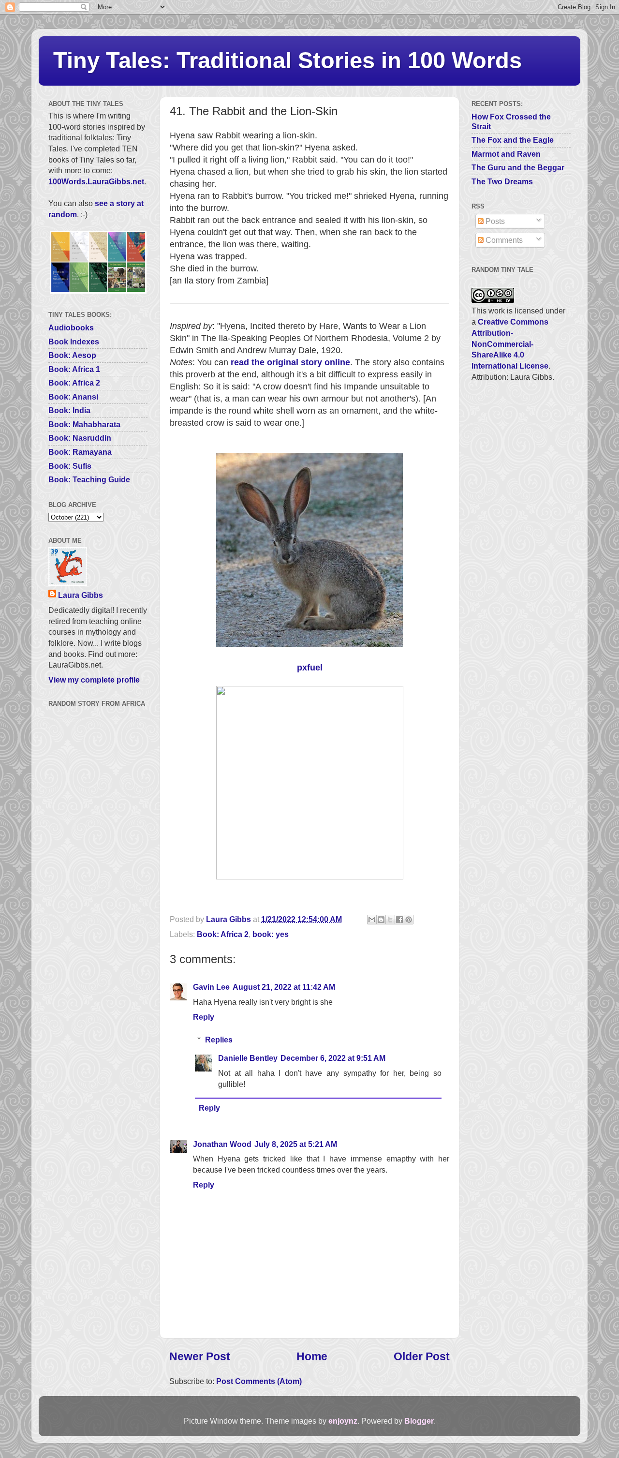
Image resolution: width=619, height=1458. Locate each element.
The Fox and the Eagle (513, 139)
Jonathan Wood (222, 1144)
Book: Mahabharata (84, 424)
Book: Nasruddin (79, 437)
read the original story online (290, 362)
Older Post (422, 1356)
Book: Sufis (69, 465)
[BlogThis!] (381, 919)
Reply (203, 1016)
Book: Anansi (73, 396)
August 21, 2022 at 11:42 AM (284, 986)
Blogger (419, 1420)
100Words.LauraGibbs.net (96, 181)
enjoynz (342, 1420)
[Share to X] (390, 919)
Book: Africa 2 (223, 934)
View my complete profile (94, 679)
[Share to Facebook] (399, 919)
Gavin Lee (211, 986)
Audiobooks (71, 327)
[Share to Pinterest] (408, 919)
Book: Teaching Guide (89, 479)
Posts (494, 221)
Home (311, 1356)
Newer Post (199, 1356)
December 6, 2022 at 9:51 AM (332, 1058)
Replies (219, 1039)
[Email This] (372, 919)
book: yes (270, 934)
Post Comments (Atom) (259, 1381)
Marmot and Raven (506, 153)
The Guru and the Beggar (518, 167)
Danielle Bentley (248, 1058)
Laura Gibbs (80, 595)
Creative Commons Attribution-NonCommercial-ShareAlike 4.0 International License (510, 343)
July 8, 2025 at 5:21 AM (295, 1144)
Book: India (69, 410)
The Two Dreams (502, 181)
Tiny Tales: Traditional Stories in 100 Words (287, 60)
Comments (503, 240)
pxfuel (310, 667)
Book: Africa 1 (74, 369)
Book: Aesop (72, 355)
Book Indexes (73, 341)
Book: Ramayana (80, 451)
